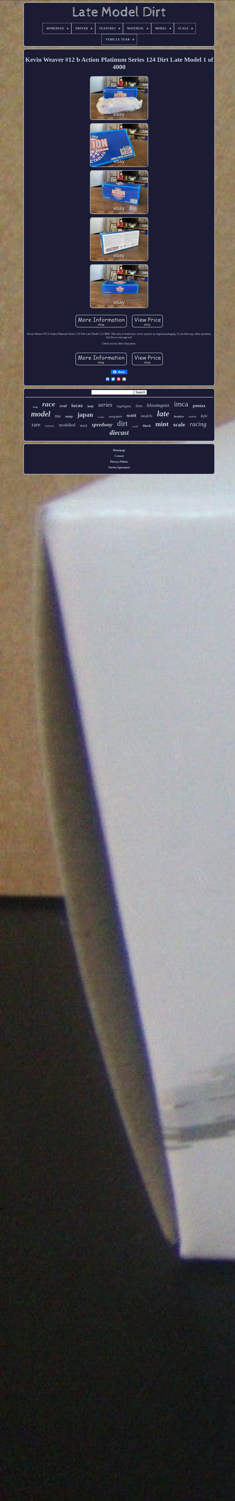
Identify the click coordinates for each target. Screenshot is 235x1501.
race (48, 404)
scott (131, 415)
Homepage (119, 450)
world (135, 426)
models (146, 416)
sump (69, 416)
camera (49, 426)
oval (63, 406)
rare (36, 425)
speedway (102, 425)
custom (192, 416)
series (105, 404)
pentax (199, 405)
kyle (204, 416)
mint (162, 424)
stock (83, 426)
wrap (35, 407)
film (58, 416)
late (163, 413)
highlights (124, 406)
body (90, 406)
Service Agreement (119, 467)
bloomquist (158, 405)
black (147, 426)
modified (67, 425)
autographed (115, 416)
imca (181, 404)
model (40, 414)
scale (179, 424)
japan (85, 414)
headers (179, 416)
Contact (119, 456)
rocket (101, 417)
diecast (119, 432)
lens (139, 405)
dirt (122, 423)
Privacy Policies (119, 461)
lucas (77, 405)
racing (198, 424)
